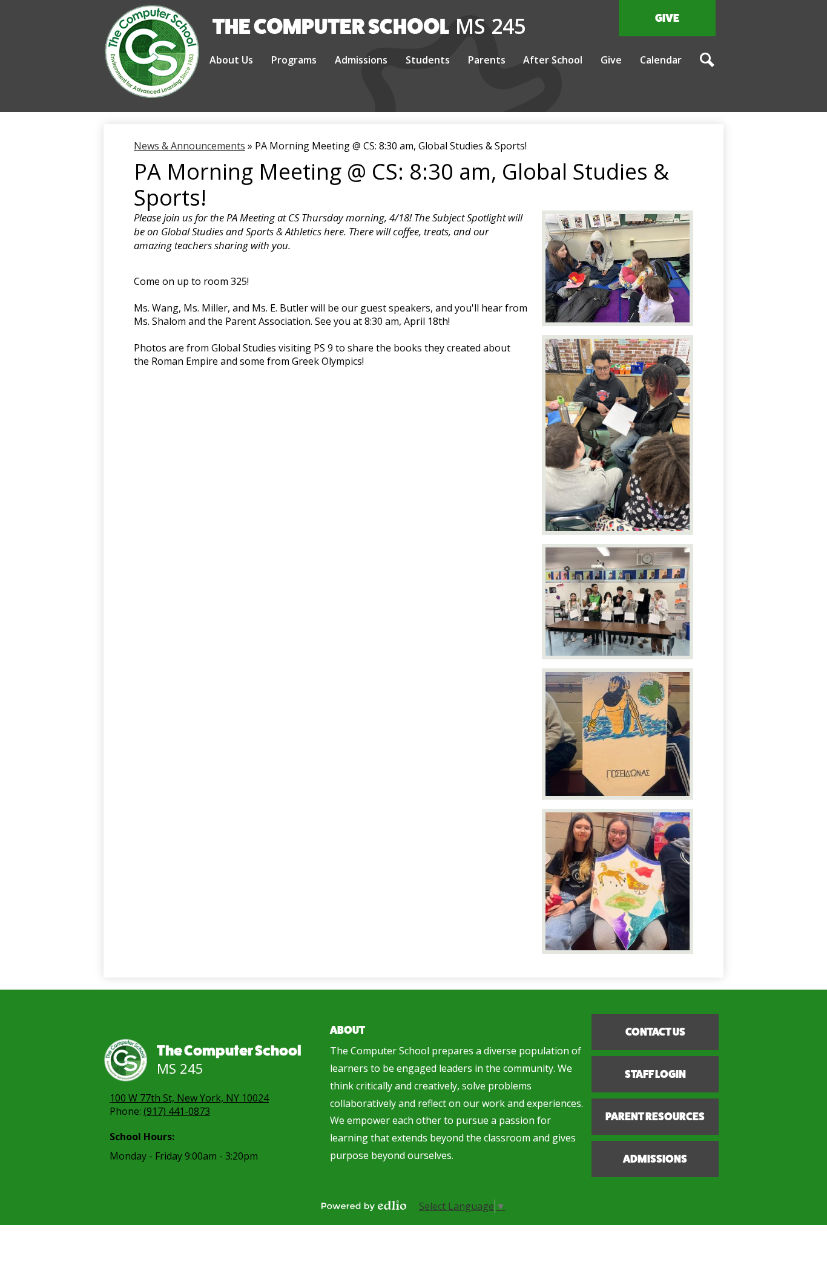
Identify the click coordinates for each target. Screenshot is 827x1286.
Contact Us (655, 1032)
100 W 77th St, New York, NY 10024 (189, 1098)
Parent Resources (655, 1117)
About (347, 1030)
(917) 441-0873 (176, 1111)
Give (667, 18)
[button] (231, 60)
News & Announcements (189, 145)
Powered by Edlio (363, 1206)
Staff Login (655, 1074)
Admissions (655, 1159)
